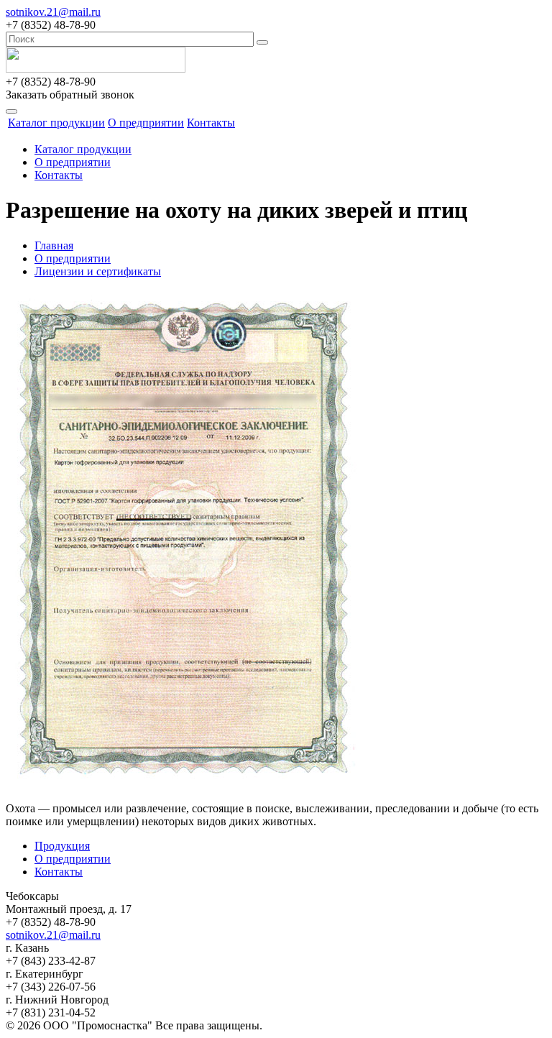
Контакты (211, 122)
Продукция (62, 846)
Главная (53, 245)
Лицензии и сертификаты (97, 271)
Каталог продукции (56, 122)
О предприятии (146, 122)
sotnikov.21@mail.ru (53, 12)
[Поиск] (262, 42)
